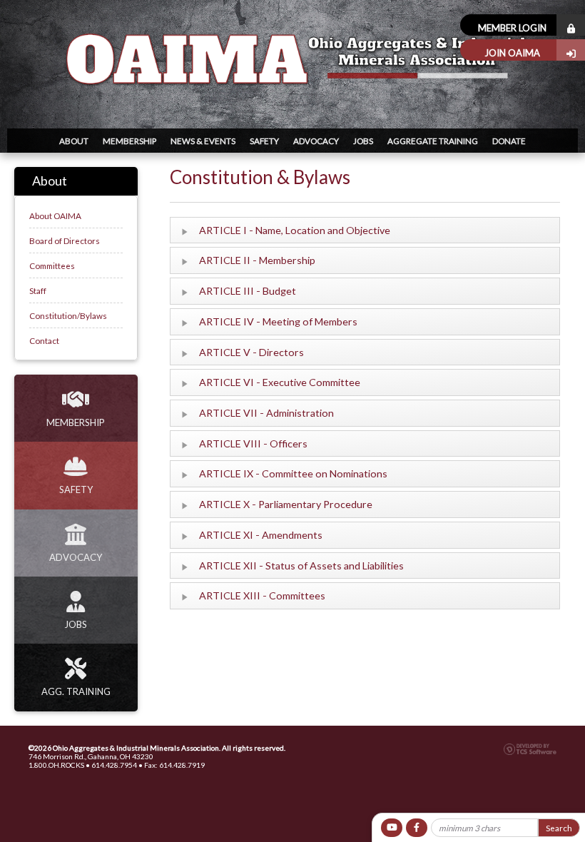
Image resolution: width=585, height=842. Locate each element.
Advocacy (316, 141)
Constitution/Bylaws (68, 315)
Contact (44, 340)
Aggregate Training (432, 141)
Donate (509, 141)
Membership (129, 141)
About (73, 141)
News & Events (203, 141)
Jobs (363, 141)
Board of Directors (64, 240)
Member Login (512, 28)
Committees (52, 265)
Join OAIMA (512, 53)
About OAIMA (55, 215)
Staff (37, 290)
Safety (264, 141)
